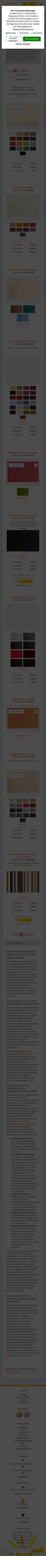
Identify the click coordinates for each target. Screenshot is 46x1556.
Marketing (37, 33)
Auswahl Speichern (13, 39)
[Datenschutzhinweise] (23, 29)
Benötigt (12, 33)
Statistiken (24, 33)
